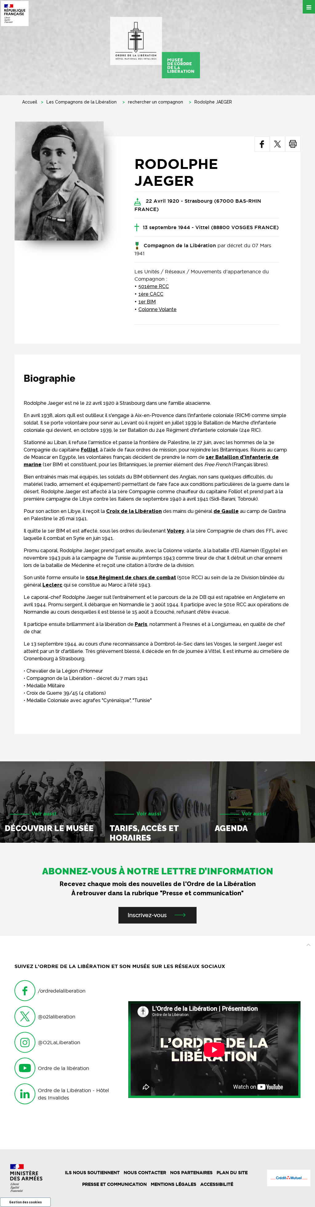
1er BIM (147, 302)
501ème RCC (153, 286)
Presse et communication (114, 1184)
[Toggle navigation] (309, 7)
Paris (141, 624)
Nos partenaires (191, 1172)
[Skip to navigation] (155, 47)
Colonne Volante (157, 309)
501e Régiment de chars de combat (131, 577)
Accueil (29, 102)
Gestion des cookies (25, 1202)
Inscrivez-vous (147, 915)
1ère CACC (150, 294)
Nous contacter (145, 1172)
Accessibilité (216, 1184)
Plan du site (232, 1172)
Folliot (89, 450)
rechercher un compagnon (155, 102)
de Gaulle (226, 511)
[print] (293, 144)
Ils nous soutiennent (92, 1172)
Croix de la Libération (134, 511)
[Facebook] (262, 144)
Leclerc (52, 585)
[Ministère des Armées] (26, 1178)
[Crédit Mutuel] (288, 1178)
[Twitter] (277, 144)
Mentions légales (173, 1184)
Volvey (175, 531)
